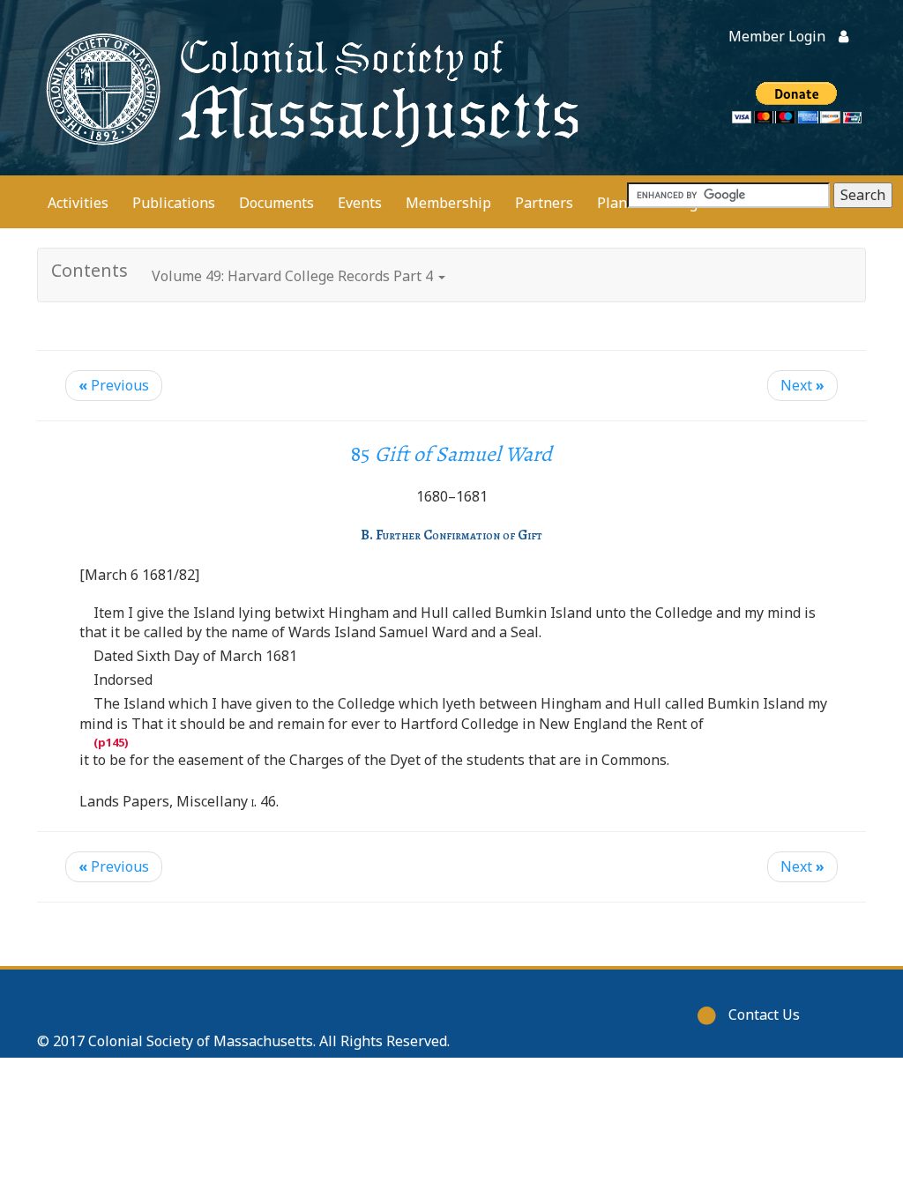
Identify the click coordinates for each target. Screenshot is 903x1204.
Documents (276, 202)
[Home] (309, 88)
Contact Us (764, 1014)
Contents (89, 270)
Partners (544, 202)
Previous (113, 385)
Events (360, 202)
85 (451, 454)
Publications (173, 202)
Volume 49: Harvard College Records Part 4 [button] (294, 276)
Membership (448, 202)
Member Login (776, 36)
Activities (78, 202)
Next (802, 385)
